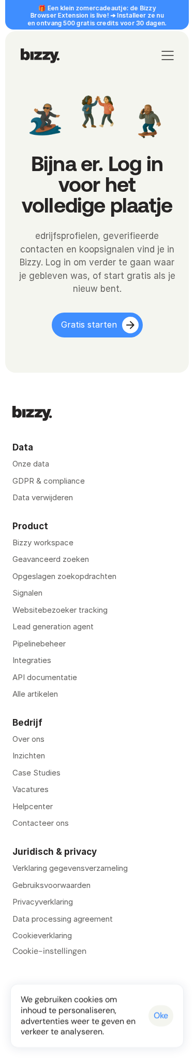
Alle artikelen (35, 694)
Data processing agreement (62, 919)
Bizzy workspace (42, 542)
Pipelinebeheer (39, 643)
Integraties (31, 660)
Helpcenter (32, 806)
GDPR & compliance (48, 481)
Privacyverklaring (42, 902)
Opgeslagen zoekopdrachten (64, 576)
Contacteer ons (40, 823)
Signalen (27, 593)
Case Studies (36, 773)
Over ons (28, 739)
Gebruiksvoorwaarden (51, 885)
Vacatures (30, 789)
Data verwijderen (42, 497)
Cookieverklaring (42, 935)
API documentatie (44, 677)
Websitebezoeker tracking (60, 610)
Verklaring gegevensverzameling (70, 868)
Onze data (30, 464)
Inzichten (28, 755)
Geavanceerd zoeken (50, 559)
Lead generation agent (53, 626)
